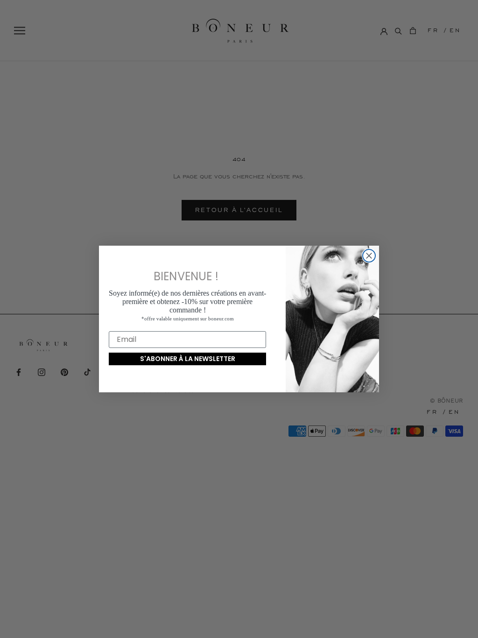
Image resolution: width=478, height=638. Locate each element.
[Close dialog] (369, 255)
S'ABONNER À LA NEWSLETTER (187, 358)
